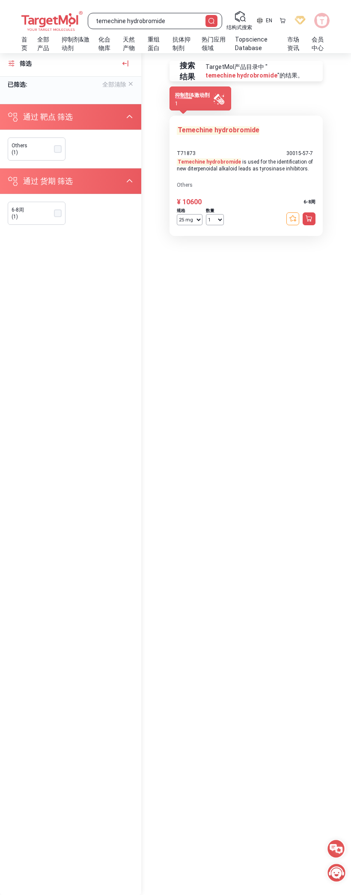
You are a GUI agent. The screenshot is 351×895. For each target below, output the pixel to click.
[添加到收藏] (292, 218)
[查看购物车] (282, 20)
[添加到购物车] (309, 218)
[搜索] (211, 21)
